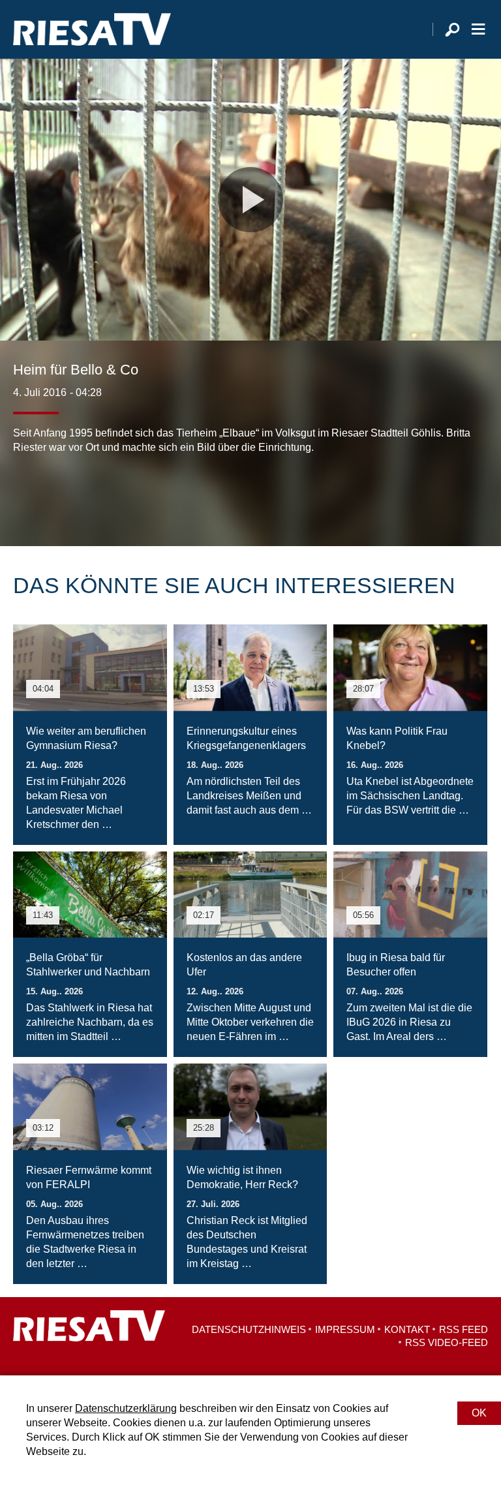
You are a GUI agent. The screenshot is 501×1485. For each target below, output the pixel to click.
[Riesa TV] (92, 29)
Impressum (345, 1329)
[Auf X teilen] (52, 494)
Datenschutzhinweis (249, 1329)
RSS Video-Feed (446, 1342)
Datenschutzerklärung (126, 1408)
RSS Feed (463, 1329)
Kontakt (407, 1329)
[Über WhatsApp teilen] (81, 494)
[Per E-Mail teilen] (107, 494)
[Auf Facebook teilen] (26, 494)
